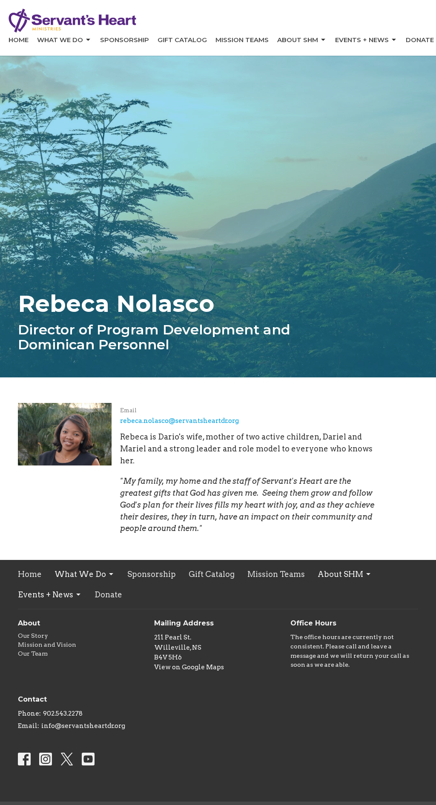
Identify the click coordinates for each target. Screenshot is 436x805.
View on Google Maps (189, 667)
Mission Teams (242, 40)
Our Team (33, 653)
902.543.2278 (63, 713)
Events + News (362, 40)
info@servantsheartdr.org (83, 726)
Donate (420, 40)
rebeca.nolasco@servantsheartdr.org (179, 421)
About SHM (297, 40)
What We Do (60, 40)
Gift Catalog (182, 40)
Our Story (33, 635)
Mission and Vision (47, 644)
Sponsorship (124, 40)
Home (19, 40)
